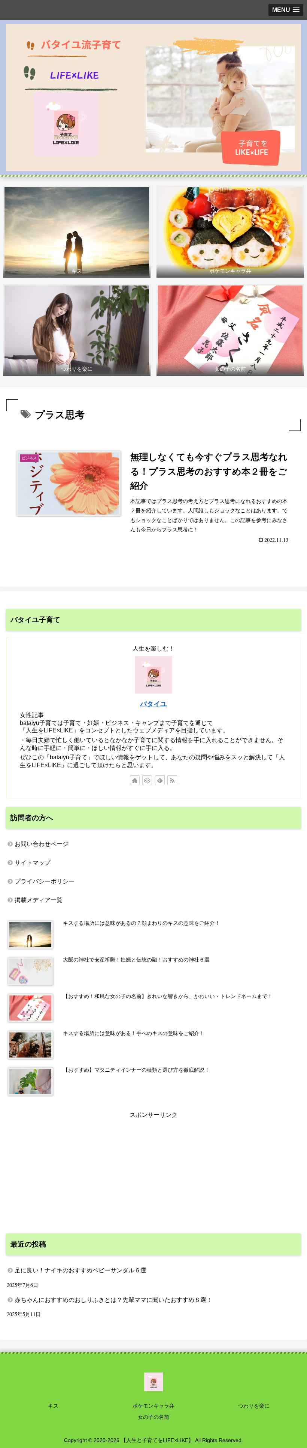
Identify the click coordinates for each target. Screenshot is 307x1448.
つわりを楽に (254, 1406)
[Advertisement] (153, 1173)
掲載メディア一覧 (39, 900)
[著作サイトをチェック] (135, 780)
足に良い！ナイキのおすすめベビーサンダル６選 (80, 1270)
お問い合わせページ (42, 844)
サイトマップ (33, 862)
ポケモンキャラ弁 (153, 1406)
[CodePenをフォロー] (147, 780)
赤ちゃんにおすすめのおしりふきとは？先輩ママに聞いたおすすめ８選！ (113, 1300)
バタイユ (153, 704)
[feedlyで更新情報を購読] (160, 780)
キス (53, 1406)
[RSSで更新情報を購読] (172, 780)
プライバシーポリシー (45, 881)
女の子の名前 (153, 1417)
